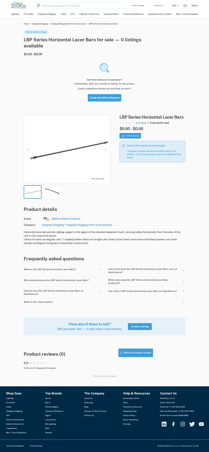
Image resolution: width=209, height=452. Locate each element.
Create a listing (140, 326)
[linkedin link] (166, 424)
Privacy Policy (36, 446)
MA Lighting (50, 424)
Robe (47, 428)
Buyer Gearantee (130, 420)
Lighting (9, 398)
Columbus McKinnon (54, 411)
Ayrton (48, 398)
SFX (8, 415)
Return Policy (129, 415)
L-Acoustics (50, 420)
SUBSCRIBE (183, 415)
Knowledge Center (131, 398)
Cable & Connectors (15, 424)
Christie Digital (51, 407)
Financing (88, 402)
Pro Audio (10, 402)
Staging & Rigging (40, 24)
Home (26, 24)
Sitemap (127, 424)
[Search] (38, 5)
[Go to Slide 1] (32, 192)
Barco (47, 402)
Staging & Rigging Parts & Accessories (68, 24)
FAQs (125, 402)
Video (8, 407)
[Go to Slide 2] (52, 192)
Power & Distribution (15, 420)
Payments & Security (132, 407)
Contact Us (89, 415)
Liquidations (11, 428)
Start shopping (132, 136)
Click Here (170, 402)
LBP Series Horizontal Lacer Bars (103, 24)
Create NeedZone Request (104, 97)
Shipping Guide (130, 411)
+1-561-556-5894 (186, 411)
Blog (86, 407)
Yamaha (48, 432)
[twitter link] (194, 424)
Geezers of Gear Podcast (95, 411)
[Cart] (185, 5)
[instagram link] (184, 424)
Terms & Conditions (15, 446)
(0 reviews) (141, 123)
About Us (88, 398)
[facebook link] (175, 424)
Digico (48, 415)
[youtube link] (203, 424)
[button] (67, 149)
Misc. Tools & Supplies (16, 432)
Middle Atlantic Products (66, 218)
